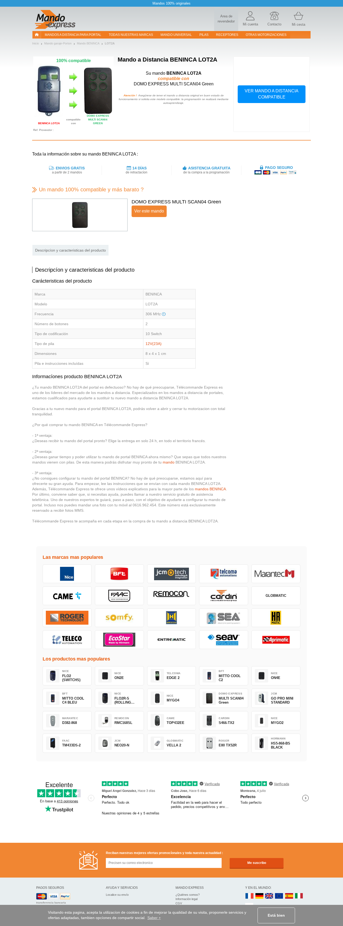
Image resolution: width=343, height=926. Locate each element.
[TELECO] (67, 639)
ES (289, 896)
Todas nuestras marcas (131, 35)
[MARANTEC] (275, 573)
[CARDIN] (223, 595)
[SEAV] (223, 639)
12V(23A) (154, 343)
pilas (203, 35)
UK (269, 896)
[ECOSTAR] (119, 639)
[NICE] (67, 573)
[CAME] (67, 595)
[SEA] (223, 617)
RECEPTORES (227, 35)
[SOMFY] (119, 617)
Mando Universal (176, 35)
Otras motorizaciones (266, 35)
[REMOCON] (171, 595)
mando (168, 462)
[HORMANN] (171, 617)
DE (259, 896)
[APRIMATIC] (275, 639)
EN (279, 896)
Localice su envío (117, 894)
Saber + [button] (154, 918)
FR (249, 896)
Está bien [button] (276, 915)
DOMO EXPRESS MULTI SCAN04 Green (176, 201)
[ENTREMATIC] (171, 639)
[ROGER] (67, 617)
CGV (179, 903)
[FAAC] (119, 595)
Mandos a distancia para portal (73, 35)
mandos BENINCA (210, 489)
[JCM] (171, 573)
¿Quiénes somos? (188, 894)
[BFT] (119, 573)
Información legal (186, 899)
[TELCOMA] (223, 573)
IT (299, 896)
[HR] (275, 617)
